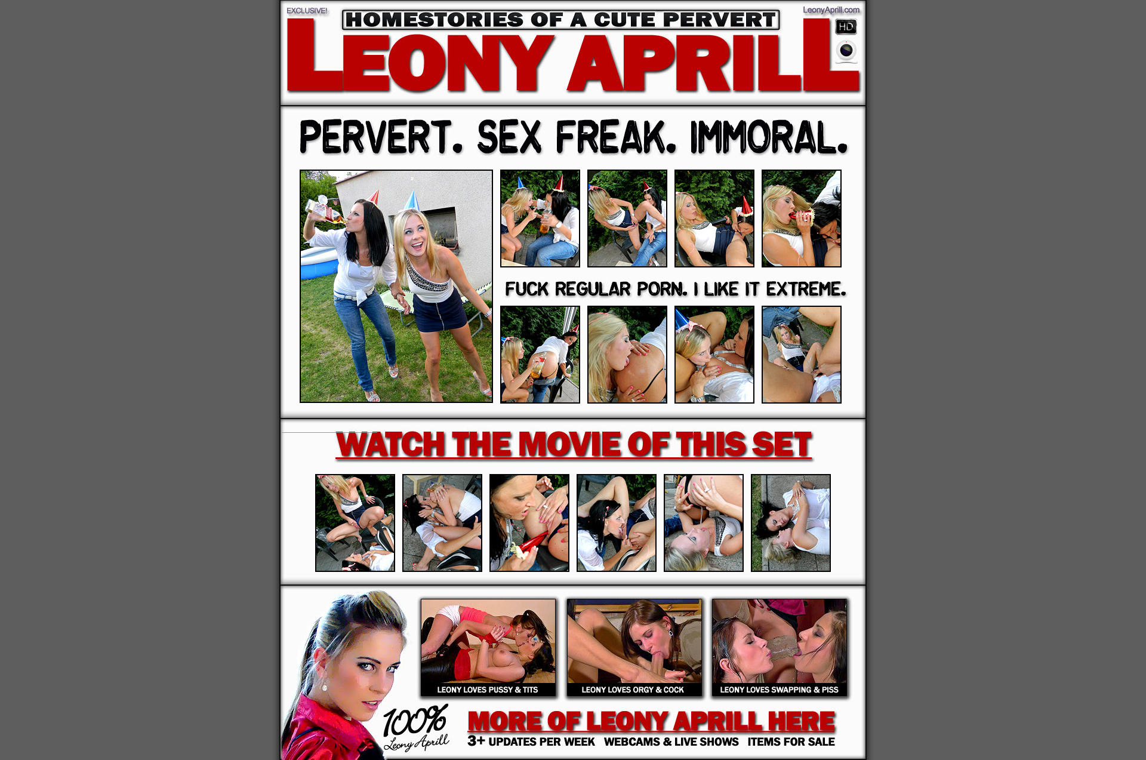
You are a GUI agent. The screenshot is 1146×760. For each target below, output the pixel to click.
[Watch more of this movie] (573, 443)
